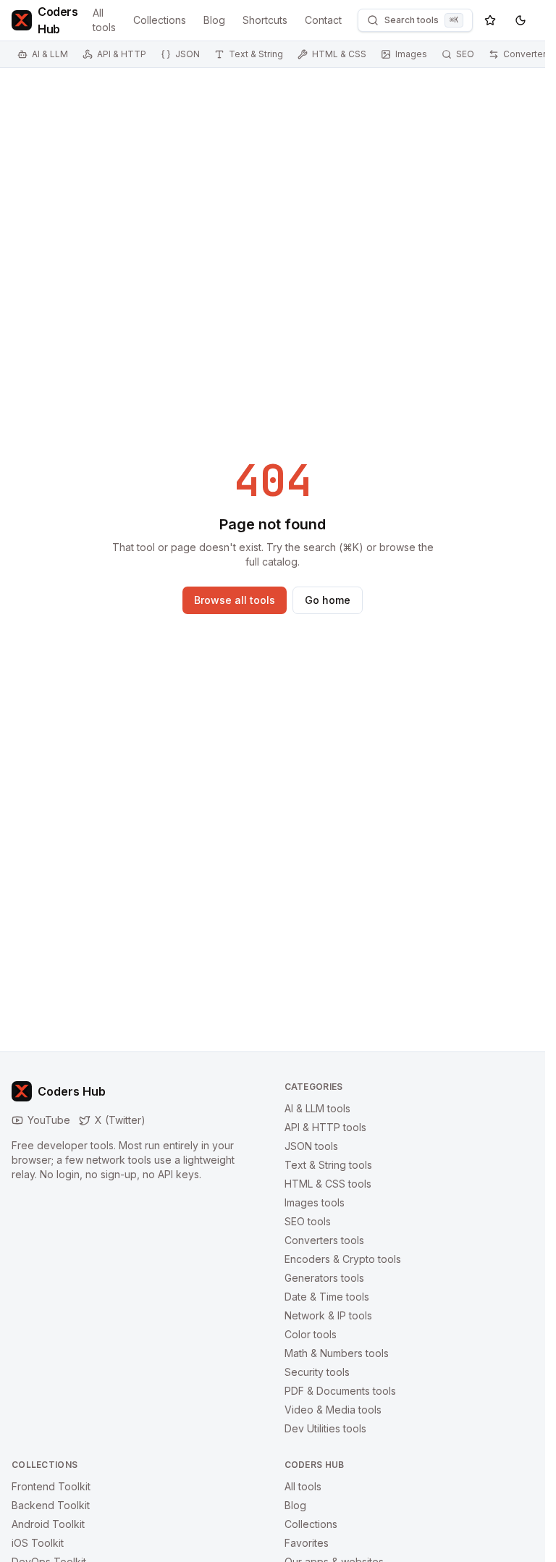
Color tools (311, 1334)
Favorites (307, 1543)
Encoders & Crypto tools (343, 1259)
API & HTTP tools (325, 1127)
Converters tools (324, 1240)
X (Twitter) (120, 1120)
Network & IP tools (328, 1315)
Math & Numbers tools (337, 1353)
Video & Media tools (333, 1409)
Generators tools (324, 1278)
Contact (323, 20)
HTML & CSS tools (328, 1183)
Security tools (317, 1372)
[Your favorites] (490, 20)
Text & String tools (328, 1165)
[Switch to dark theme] (520, 20)
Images (411, 54)
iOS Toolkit (38, 1543)
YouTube (49, 1120)
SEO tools (308, 1221)
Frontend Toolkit (51, 1486)
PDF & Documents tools (340, 1391)
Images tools (315, 1202)
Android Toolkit (48, 1524)
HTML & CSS (339, 54)
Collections (159, 20)
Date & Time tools (327, 1296)
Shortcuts (265, 20)
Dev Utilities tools (325, 1428)
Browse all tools (234, 600)
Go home (327, 600)
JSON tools (311, 1146)
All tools (104, 20)
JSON (187, 54)
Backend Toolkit (51, 1505)
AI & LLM (50, 54)
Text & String (256, 54)
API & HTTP (121, 54)
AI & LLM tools (317, 1108)
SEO (465, 54)
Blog (214, 20)
